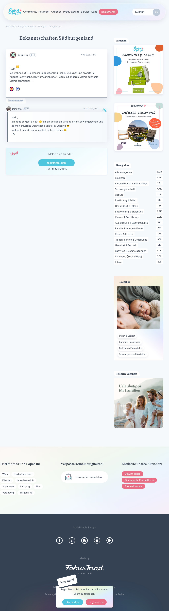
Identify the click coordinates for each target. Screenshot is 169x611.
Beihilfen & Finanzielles (130, 348)
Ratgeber (44, 11)
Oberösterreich (25, 480)
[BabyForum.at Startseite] (15, 12)
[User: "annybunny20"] (18, 89)
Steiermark (8, 486)
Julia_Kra (23, 54)
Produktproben (133, 486)
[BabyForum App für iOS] (97, 540)
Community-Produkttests (139, 480)
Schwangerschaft (125, 189)
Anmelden (73, 602)
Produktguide (71, 11)
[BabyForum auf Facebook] (59, 540)
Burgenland (26, 492)
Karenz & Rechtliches (127, 217)
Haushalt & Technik (126, 245)
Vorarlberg (8, 492)
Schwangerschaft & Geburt (132, 354)
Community (30, 11)
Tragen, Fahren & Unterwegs (131, 239)
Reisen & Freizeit (125, 233)
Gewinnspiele (132, 473)
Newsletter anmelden (89, 477)
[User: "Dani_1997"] (8, 108)
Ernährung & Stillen (126, 200)
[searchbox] (146, 12)
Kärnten (6, 480)
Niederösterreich (23, 474)
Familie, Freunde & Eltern (129, 228)
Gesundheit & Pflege (127, 205)
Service (85, 11)
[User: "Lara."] (12, 89)
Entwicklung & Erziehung (129, 211)
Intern (119, 262)
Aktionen (56, 11)
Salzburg (25, 486)
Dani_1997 (17, 109)
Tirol (38, 486)
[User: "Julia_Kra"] (13, 55)
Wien (5, 474)
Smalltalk (120, 177)
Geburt (119, 194)
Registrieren (108, 11)
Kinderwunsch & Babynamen (132, 183)
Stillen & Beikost (127, 336)
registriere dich (56, 162)
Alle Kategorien (124, 172)
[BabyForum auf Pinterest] (72, 540)
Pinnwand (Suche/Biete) (129, 256)
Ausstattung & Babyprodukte (132, 222)
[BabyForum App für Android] (109, 540)
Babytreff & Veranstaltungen (131, 250)
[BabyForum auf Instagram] (84, 540)
